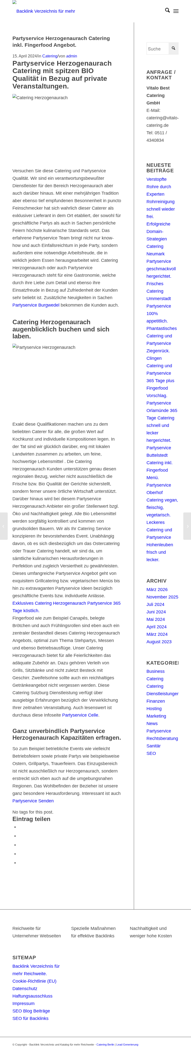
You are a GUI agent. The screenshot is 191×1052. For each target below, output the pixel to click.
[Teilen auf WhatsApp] (20, 844)
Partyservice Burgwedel (35, 305)
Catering (49, 56)
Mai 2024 (155, 619)
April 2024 (156, 626)
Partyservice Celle (80, 715)
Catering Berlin (105, 1044)
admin (71, 56)
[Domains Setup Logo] (46, 11)
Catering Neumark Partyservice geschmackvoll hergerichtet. (161, 261)
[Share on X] (20, 835)
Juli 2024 (155, 604)
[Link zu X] (152, 1043)
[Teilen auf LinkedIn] (20, 853)
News (152, 723)
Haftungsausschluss (32, 996)
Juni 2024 (156, 611)
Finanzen (155, 701)
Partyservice (158, 731)
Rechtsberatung (162, 738)
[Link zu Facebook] (160, 1043)
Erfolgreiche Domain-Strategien (158, 231)
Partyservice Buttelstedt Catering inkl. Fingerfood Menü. (159, 462)
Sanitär (153, 745)
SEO (151, 753)
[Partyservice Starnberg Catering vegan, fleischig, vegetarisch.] (4, 526)
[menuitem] (165, 11)
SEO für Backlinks (30, 1018)
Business (155, 671)
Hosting (154, 708)
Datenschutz (24, 988)
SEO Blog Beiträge (31, 1010)
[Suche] (165, 11)
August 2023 (159, 641)
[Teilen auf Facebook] (20, 826)
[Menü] (176, 11)
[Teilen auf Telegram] (20, 862)
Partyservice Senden (33, 800)
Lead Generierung (127, 1044)
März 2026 (157, 589)
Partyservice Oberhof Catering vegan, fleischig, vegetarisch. (162, 500)
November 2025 (162, 597)
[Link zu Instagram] (167, 1043)
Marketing (156, 716)
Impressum (23, 1003)
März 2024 (157, 634)
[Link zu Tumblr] (175, 1043)
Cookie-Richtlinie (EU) (34, 981)
